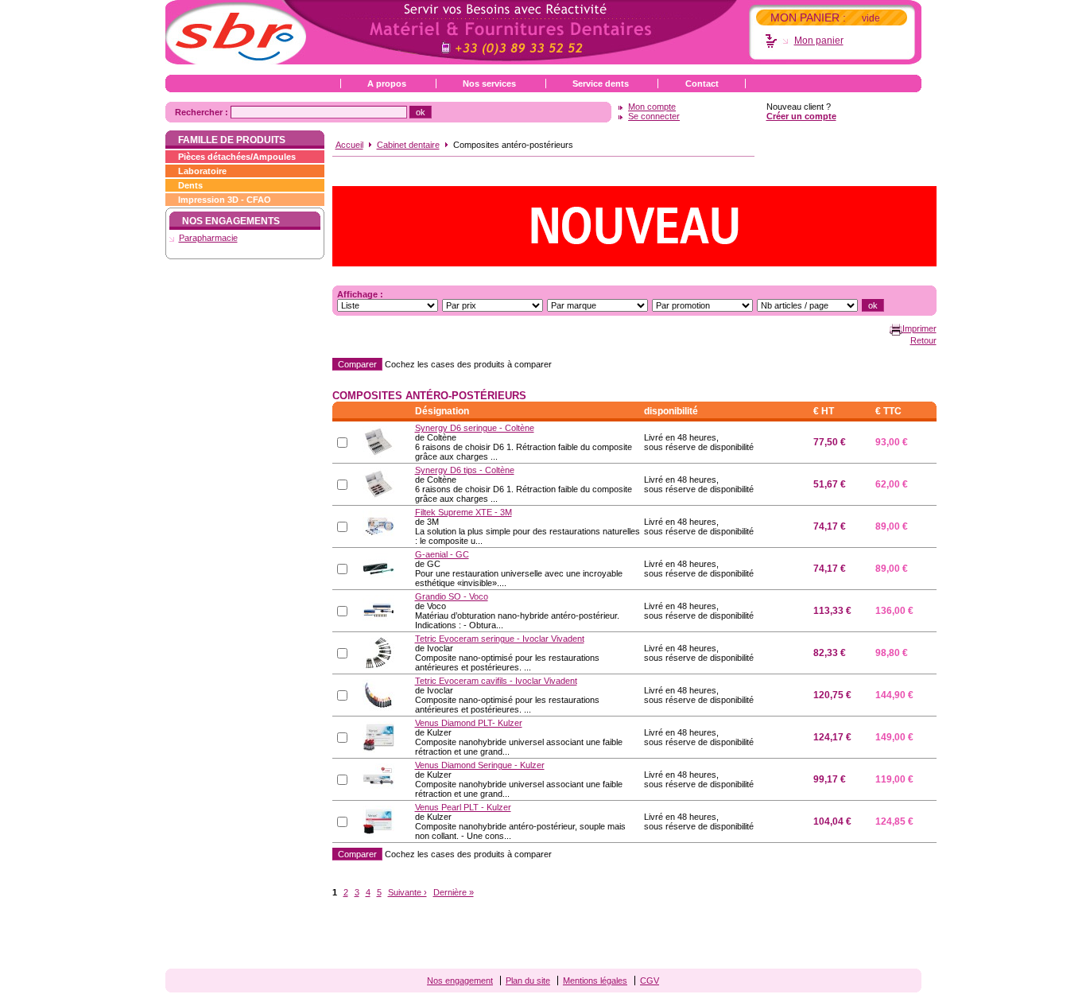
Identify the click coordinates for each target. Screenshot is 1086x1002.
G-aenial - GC (442, 554)
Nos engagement (460, 980)
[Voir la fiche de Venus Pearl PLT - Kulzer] (378, 820)
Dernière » (453, 892)
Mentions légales (595, 980)
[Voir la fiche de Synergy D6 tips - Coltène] (378, 483)
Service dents (600, 83)
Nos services (489, 83)
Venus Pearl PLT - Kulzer (463, 807)
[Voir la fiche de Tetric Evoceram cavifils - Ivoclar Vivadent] (378, 694)
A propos (386, 83)
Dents (190, 185)
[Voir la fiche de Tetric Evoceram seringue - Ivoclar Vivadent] (378, 652)
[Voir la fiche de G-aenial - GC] (378, 568)
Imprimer (919, 328)
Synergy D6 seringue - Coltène (474, 428)
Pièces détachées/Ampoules (237, 156)
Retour (923, 340)
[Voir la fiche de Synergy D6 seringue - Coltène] (378, 441)
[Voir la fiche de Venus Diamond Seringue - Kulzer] (378, 778)
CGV (649, 980)
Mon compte (652, 106)
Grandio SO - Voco (451, 596)
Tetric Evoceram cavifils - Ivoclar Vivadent (496, 680)
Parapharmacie (208, 238)
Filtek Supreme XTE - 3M (463, 512)
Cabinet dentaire (408, 145)
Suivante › (407, 892)
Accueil (349, 145)
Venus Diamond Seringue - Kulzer (480, 765)
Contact (702, 83)
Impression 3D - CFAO (224, 199)
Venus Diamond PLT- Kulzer (468, 723)
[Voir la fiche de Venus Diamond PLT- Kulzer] (378, 736)
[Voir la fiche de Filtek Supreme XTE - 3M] (378, 525)
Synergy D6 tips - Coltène (464, 470)
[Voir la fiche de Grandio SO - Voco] (378, 610)
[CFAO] (634, 225)
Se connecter (654, 116)
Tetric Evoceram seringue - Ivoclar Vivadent (499, 638)
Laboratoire (202, 171)
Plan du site (528, 980)
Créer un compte (801, 116)
